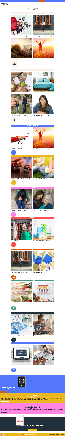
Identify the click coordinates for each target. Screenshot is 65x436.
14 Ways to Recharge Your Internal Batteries (18, 59)
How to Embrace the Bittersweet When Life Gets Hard (41, 210)
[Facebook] (2, 434)
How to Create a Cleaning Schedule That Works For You (42, 240)
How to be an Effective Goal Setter (17, 148)
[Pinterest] (3, 434)
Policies (56, 434)
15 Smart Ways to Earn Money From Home (39, 335)
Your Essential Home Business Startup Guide (18, 365)
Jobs (54, 434)
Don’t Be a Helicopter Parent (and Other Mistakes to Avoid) (20, 178)
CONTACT (51, 434)
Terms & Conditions (61, 434)
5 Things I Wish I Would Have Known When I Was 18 (41, 272)
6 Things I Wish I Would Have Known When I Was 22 (41, 115)
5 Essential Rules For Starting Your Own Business (40, 365)
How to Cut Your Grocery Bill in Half (17, 303)
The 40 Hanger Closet (14, 240)
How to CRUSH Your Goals (37, 59)
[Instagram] (1, 434)
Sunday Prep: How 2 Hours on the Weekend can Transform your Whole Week (43, 303)
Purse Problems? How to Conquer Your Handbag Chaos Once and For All (21, 36)
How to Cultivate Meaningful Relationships (39, 178)
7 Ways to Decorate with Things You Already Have (19, 335)
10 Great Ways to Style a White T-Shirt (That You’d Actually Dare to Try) (43, 36)
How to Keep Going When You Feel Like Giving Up (19, 210)
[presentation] (21, 25)
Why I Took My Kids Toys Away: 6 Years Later (18, 115)
